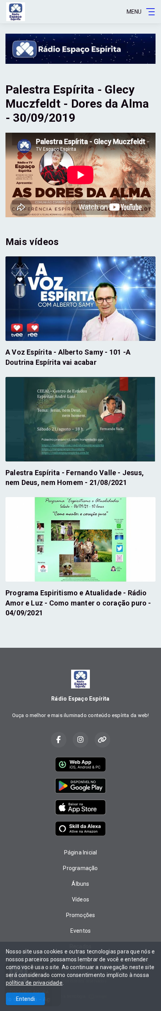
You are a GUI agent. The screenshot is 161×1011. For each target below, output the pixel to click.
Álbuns (80, 884)
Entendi (25, 999)
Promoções (80, 915)
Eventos (80, 931)
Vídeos (80, 899)
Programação (80, 868)
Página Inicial (80, 852)
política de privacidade (34, 983)
